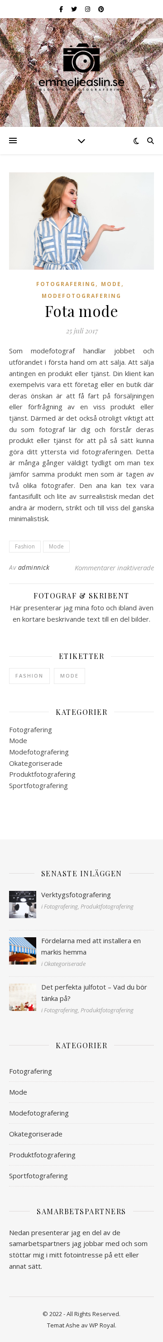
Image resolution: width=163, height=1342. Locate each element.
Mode (111, 284)
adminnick (34, 567)
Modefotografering (81, 296)
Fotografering (66, 284)
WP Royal (102, 1325)
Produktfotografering (42, 774)
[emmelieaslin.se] (81, 67)
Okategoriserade (35, 763)
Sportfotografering (38, 785)
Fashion (25, 546)
